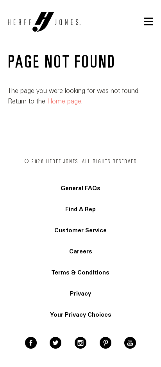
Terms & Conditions (80, 272)
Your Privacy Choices (80, 315)
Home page (64, 101)
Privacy (80, 293)
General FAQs (80, 188)
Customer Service (80, 230)
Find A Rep (80, 209)
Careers (80, 251)
